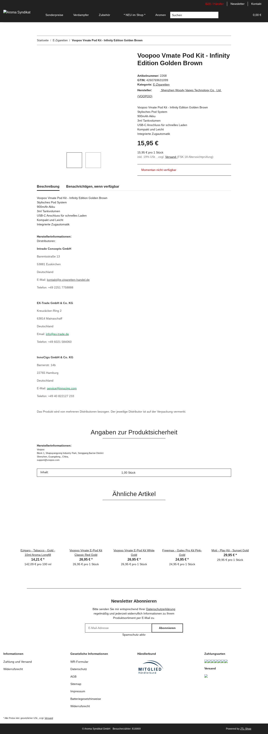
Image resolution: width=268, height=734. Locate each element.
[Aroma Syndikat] (16, 12)
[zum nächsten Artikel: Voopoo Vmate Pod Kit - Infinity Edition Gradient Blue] (226, 40)
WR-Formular (79, 661)
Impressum (77, 691)
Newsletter (238, 3)
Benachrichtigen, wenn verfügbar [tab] (92, 186)
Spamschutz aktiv (134, 634)
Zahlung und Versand (17, 661)
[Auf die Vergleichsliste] (111, 61)
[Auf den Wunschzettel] (121, 61)
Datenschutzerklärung (160, 609)
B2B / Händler (214, 3)
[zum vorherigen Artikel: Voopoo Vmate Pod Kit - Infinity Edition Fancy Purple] (217, 40)
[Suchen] (215, 15)
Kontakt (256, 3)
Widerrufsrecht (13, 669)
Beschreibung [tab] (48, 186)
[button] (227, 15)
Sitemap (75, 684)
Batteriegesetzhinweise (85, 698)
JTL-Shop (245, 728)
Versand (171, 156)
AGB (73, 676)
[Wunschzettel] (237, 15)
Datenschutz (78, 669)
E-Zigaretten (161, 84)
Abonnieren (167, 628)
